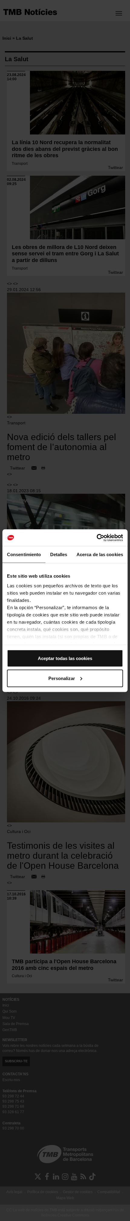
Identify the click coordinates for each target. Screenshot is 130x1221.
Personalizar (61, 678)
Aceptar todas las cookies (65, 658)
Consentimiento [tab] (24, 554)
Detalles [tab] (58, 554)
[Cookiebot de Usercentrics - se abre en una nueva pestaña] (96, 538)
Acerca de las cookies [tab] (99, 554)
